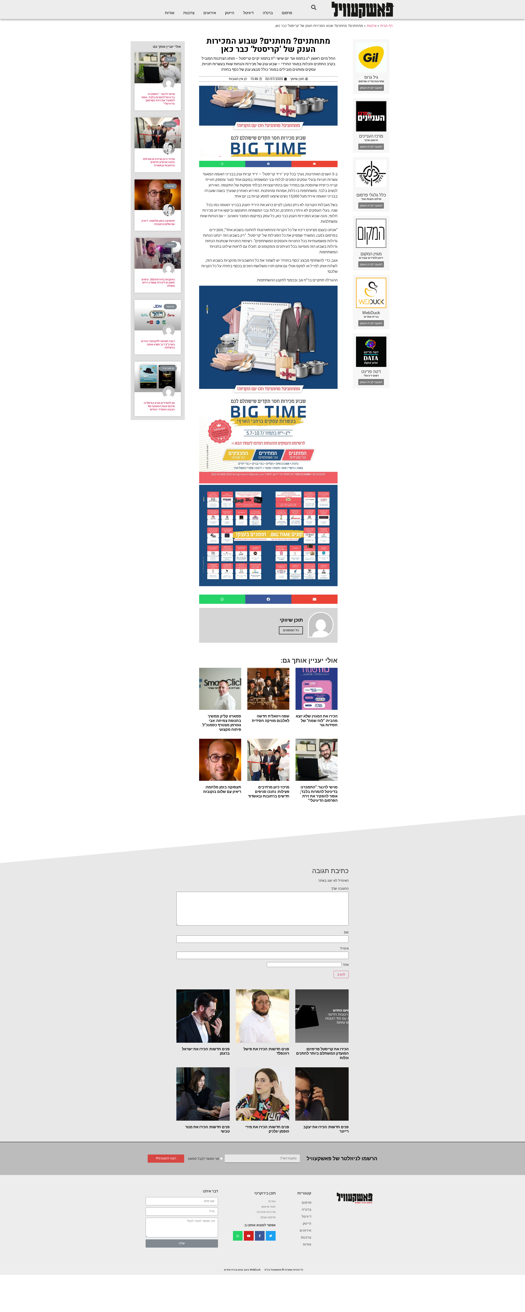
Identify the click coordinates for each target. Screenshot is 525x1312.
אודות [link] (169, 13)
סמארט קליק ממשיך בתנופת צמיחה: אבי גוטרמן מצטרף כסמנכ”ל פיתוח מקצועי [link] (221, 723)
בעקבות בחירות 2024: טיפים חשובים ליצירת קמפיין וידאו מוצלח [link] (158, 282)
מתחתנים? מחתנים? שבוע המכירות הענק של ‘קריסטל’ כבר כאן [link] (268, 45)
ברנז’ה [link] (268, 13)
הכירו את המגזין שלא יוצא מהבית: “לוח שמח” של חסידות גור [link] (317, 720)
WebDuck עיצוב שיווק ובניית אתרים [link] (242, 1269)
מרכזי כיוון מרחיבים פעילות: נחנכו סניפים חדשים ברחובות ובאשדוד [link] (268, 791)
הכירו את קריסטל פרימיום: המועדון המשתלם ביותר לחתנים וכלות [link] (322, 1053)
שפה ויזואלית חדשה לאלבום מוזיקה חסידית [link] (270, 718)
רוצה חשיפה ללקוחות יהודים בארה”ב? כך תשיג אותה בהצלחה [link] (158, 344)
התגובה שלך (340, 888)
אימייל (344, 948)
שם (346, 932)
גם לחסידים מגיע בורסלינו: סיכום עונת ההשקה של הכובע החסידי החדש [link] (159, 406)
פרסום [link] (287, 13)
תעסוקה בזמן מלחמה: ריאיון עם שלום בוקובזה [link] (222, 789)
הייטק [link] (229, 13)
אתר (345, 964)
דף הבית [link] (386, 26)
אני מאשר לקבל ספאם (203, 1159)
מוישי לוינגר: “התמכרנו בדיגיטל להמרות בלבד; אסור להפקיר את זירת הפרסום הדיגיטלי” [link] (319, 794)
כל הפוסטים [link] (291, 630)
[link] (362, 9)
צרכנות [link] (188, 13)
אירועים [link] (209, 13)
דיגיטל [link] (248, 13)
